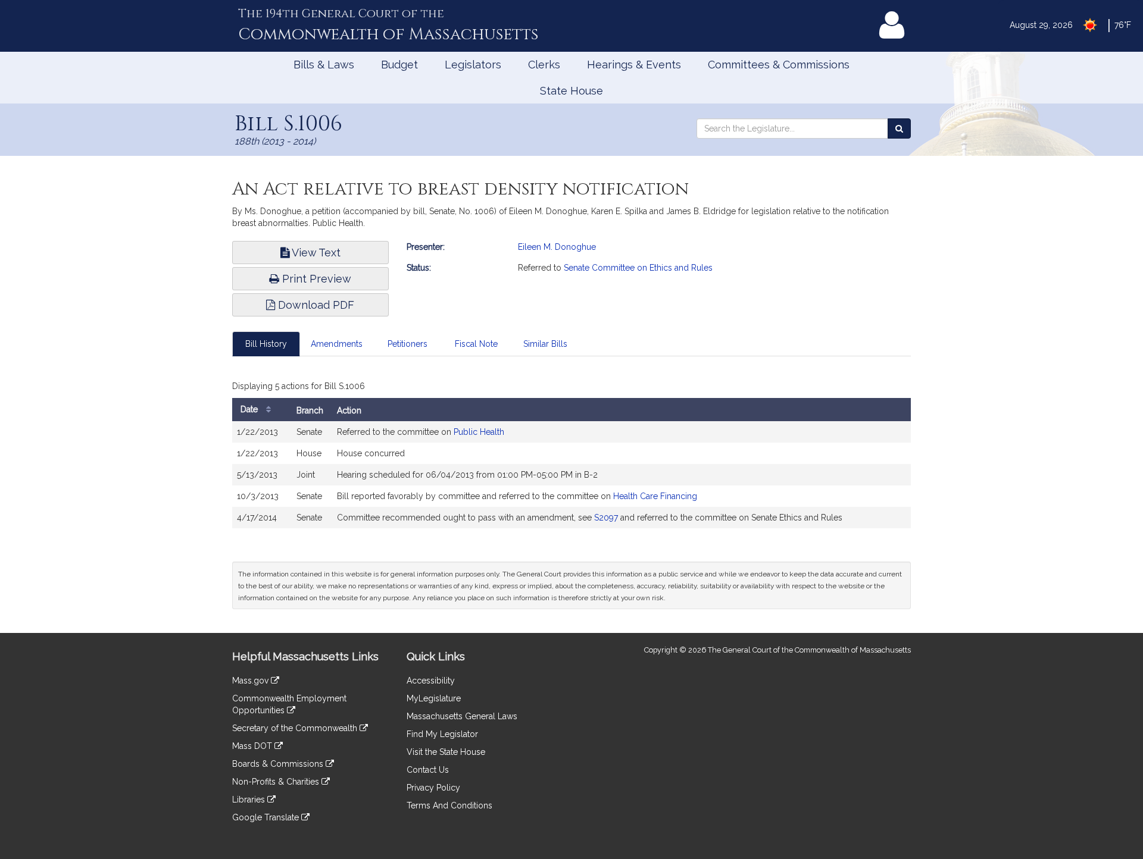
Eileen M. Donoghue (557, 247)
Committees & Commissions (779, 64)
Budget (399, 64)
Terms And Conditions (449, 805)
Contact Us (428, 770)
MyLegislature (434, 698)
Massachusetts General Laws (462, 716)
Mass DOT (253, 746)
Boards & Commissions (279, 764)
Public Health (479, 432)
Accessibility (431, 680)
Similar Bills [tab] (545, 344)
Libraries (249, 799)
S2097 (606, 517)
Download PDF (314, 305)
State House (571, 90)
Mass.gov (251, 680)
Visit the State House (446, 752)
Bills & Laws (323, 64)
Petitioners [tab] (407, 344)
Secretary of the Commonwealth (296, 728)
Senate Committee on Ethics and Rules (638, 267)
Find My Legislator (442, 734)
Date (250, 409)
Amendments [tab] (337, 344)
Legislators (473, 64)
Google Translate (266, 817)
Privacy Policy (433, 787)
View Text (315, 252)
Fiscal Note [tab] (476, 344)
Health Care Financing (655, 496)
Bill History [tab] (266, 344)
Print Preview (315, 278)
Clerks (544, 64)
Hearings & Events (634, 64)
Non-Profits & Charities (276, 781)
